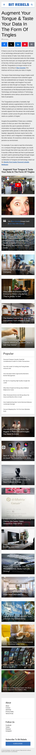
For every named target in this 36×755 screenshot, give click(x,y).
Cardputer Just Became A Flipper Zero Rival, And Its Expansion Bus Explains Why (17, 689)
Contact (8, 708)
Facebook (8, 725)
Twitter (8, 727)
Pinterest (8, 729)
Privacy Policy (10, 711)
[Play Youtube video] (18, 185)
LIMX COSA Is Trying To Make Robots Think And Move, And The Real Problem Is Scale (16, 479)
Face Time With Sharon (16, 224)
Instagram (9, 731)
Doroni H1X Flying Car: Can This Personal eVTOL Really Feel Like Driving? (16, 568)
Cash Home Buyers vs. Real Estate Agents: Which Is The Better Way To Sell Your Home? (18, 342)
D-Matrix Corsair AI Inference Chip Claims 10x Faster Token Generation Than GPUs (17, 521)
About (7, 706)
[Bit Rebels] (18, 6)
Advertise (8, 709)
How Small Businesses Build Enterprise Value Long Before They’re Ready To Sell (15, 293)
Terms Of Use (9, 713)
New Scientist (20, 68)
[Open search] (33, 4)
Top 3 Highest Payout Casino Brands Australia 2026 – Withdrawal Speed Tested (18, 643)
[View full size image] (18, 206)
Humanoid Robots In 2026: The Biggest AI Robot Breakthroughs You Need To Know (16, 431)
